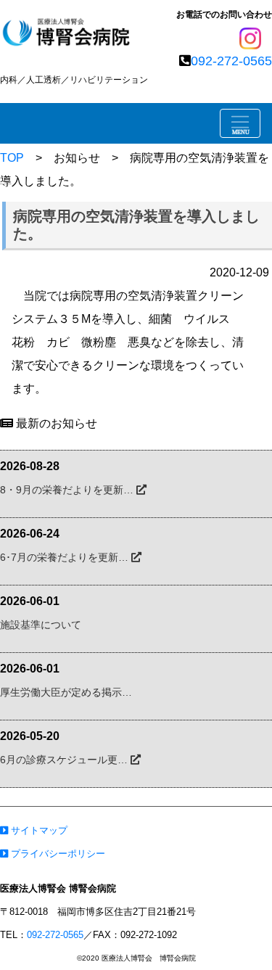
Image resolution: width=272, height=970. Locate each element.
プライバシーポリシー (56, 853)
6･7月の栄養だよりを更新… (65, 557)
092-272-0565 (231, 61)
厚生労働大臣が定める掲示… (66, 692)
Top (232, 936)
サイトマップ (37, 830)
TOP (12, 158)
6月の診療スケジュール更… (65, 759)
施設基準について (40, 624)
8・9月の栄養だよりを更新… (68, 490)
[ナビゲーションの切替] (240, 123)
